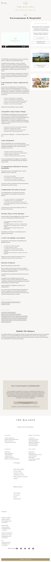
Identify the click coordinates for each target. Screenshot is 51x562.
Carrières (15, 478)
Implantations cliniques (6, 304)
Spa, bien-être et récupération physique (8, 312)
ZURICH (34, 10)
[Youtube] (29, 548)
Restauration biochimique (33, 443)
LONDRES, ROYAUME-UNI (6, 533)
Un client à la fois (32, 438)
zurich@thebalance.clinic (6, 528)
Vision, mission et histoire (18, 469)
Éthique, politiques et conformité (20, 476)
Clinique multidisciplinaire (33, 440)
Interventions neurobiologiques (34, 442)
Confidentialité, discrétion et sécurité (8, 316)
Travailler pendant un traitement (7, 320)
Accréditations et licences (18, 474)
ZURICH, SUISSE (4, 525)
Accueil (25, 15)
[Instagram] (25, 548)
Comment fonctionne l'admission (10, 442)
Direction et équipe (17, 471)
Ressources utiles (17, 498)
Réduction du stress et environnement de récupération (11, 314)
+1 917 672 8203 (4, 545)
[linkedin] (21, 548)
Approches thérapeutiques (33, 445)
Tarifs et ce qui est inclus (9, 440)
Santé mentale (7, 451)
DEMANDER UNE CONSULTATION (41, 42)
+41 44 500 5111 (4, 530)
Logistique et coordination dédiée (21, 316)
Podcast (15, 496)
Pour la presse (16, 495)
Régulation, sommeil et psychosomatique (12, 458)
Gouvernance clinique (18, 473)
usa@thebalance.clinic (5, 543)
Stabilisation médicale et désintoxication (11, 439)
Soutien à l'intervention (33, 456)
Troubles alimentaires (8, 454)
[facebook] (17, 548)
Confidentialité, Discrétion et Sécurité (35, 454)
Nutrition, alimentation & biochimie (20, 320)
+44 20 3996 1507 (4, 537)
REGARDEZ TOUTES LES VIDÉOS (41, 66)
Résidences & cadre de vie (6, 321)
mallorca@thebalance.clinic (6, 521)
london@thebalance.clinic (6, 536)
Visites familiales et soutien (6, 318)
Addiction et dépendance (9, 453)
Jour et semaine (31, 451)
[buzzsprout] (33, 548)
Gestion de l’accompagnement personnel (19, 318)
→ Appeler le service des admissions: (25, 406)
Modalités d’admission (16, 302)
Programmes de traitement (6, 302)
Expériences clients (32, 460)
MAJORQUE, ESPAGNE (6, 517)
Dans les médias (16, 493)
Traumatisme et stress (8, 456)
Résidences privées (32, 453)
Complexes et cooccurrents (9, 457)
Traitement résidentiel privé (9, 438)
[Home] (25, 4)
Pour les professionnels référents (34, 458)
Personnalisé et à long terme (34, 439)
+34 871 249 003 (4, 522)
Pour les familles (31, 457)
